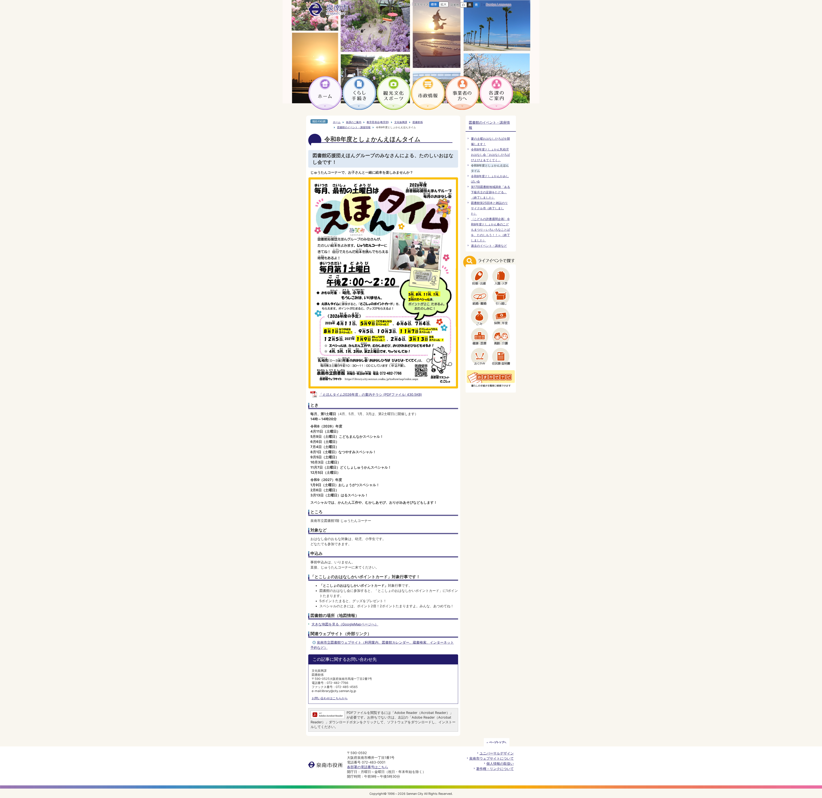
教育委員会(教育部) (378, 122)
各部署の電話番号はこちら (367, 767)
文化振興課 (400, 122)
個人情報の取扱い (500, 763)
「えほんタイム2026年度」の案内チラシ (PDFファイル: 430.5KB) (370, 394)
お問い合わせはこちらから (330, 698)
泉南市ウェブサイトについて (491, 758)
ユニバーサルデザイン (497, 753)
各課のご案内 (353, 122)
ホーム (337, 122)
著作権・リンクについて (495, 769)
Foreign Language (498, 4)
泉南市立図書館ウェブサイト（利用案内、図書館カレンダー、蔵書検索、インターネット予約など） (382, 645)
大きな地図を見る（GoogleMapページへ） (344, 624)
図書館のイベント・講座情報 (354, 127)
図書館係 (417, 122)
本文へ (405, 4)
